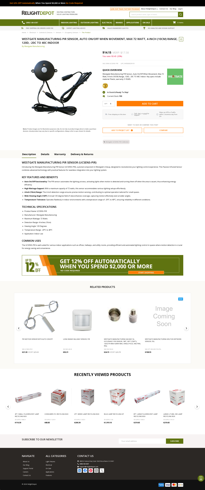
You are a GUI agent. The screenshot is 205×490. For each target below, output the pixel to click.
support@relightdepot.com (89, 467)
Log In (180, 9)
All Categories (56, 456)
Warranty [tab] (60, 154)
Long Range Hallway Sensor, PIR (76, 339)
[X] (102, 470)
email (145, 113)
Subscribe (174, 441)
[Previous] (19, 328)
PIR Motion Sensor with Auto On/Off (37, 339)
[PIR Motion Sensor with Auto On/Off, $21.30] (41, 317)
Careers (25, 472)
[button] (41, 28)
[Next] (186, 328)
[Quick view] (38, 357)
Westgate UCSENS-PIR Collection (117, 142)
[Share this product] (181, 39)
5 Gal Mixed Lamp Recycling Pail (176, 414)
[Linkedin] (79, 470)
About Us (26, 461)
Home (24, 32)
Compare (163, 130)
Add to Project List (121, 130)
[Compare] (39, 427)
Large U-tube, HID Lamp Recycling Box (53, 415)
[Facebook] (85, 470)
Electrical (107, 22)
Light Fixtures (50, 461)
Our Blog (173, 9)
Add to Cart (150, 103)
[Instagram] (96, 470)
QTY (105, 103)
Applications (132, 22)
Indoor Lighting (69, 22)
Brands (119, 22)
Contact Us (163, 9)
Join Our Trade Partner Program (125, 9)
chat (139, 113)
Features (49, 475)
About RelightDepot (148, 9)
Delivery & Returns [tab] (82, 154)
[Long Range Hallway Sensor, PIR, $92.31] (82, 317)
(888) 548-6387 (84, 464)
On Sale (146, 22)
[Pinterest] (91, 470)
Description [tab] (29, 154)
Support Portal (28, 468)
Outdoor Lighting (89, 22)
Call (135, 113)
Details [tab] (45, 154)
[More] (157, 9)
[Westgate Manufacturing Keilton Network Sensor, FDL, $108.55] (164, 317)
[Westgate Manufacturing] (175, 77)
